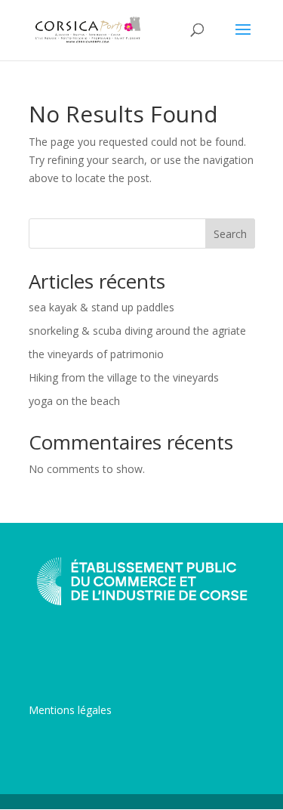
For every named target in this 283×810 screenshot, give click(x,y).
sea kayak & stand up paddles (101, 307)
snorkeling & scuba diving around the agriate (137, 330)
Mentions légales (70, 710)
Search (230, 234)
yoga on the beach (74, 401)
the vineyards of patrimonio (96, 354)
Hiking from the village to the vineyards (124, 377)
